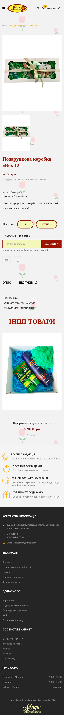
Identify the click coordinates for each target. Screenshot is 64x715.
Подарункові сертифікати (15, 605)
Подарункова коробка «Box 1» (32, 423)
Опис (6, 282)
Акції (4, 615)
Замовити (51, 244)
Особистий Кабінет (12, 638)
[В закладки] (40, 410)
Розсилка (7, 653)
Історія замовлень (12, 643)
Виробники (8, 600)
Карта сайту (8, 658)
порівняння (18, 260)
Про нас (6, 572)
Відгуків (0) (28, 282)
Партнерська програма (14, 610)
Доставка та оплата (12, 576)
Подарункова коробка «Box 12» (23, 25)
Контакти (7, 562)
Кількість (8, 224)
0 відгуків (22, 180)
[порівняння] (32, 410)
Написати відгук (38, 180)
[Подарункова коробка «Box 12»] (16, 132)
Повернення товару (12, 620)
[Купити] (24, 410)
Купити (46, 224)
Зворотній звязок (11, 581)
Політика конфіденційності (16, 567)
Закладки (7, 648)
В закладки (6, 260)
